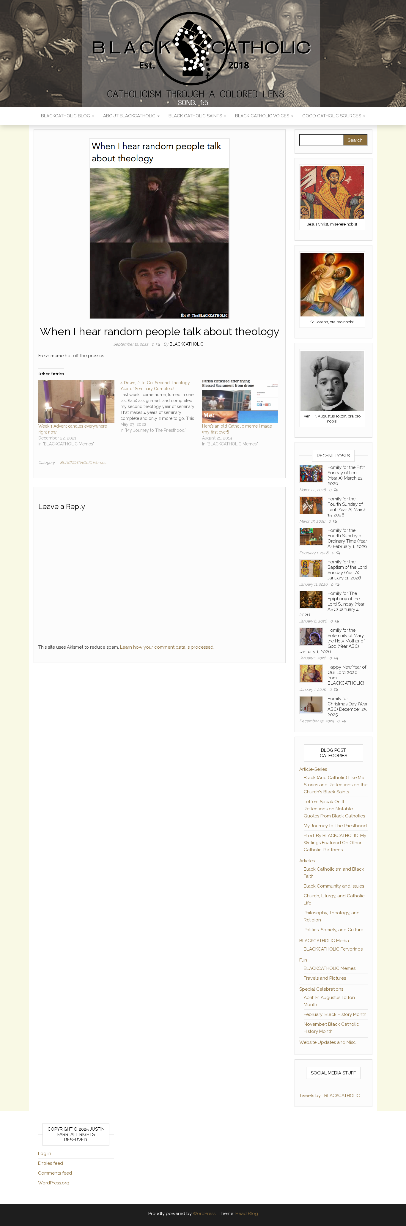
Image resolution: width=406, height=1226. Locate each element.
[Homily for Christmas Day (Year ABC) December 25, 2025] (311, 704)
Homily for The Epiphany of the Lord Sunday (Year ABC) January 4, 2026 (331, 604)
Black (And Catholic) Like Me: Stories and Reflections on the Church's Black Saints (335, 785)
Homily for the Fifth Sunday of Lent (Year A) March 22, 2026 (346, 475)
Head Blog (246, 1213)
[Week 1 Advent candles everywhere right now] (76, 401)
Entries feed (50, 1163)
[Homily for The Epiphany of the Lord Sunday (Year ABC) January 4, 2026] (311, 599)
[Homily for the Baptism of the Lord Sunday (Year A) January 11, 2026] (311, 568)
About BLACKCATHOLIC (130, 116)
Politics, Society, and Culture (333, 929)
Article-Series (313, 769)
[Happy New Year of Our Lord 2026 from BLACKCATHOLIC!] (311, 673)
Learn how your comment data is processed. (167, 647)
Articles (307, 860)
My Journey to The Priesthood (335, 825)
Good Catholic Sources (332, 116)
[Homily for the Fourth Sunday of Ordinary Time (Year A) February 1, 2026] (311, 536)
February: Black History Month (335, 1014)
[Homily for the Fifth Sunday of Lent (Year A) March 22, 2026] (311, 473)
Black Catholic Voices (262, 116)
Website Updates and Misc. (328, 1042)
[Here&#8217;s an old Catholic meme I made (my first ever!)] (240, 401)
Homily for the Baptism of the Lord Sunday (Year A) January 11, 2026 (347, 570)
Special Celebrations (321, 989)
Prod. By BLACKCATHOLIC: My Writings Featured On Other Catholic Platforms (335, 842)
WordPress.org (53, 1183)
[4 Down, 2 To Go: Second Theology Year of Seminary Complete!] (161, 406)
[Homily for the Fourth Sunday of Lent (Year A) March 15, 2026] (311, 505)
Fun (303, 960)
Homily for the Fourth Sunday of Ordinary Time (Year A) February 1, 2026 (347, 538)
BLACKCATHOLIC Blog (66, 116)
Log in (44, 1153)
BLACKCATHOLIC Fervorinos (333, 949)
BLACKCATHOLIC (186, 344)
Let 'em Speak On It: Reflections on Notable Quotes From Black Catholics (334, 809)
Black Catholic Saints (196, 116)
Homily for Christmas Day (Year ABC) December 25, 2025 (348, 706)
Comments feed (55, 1173)
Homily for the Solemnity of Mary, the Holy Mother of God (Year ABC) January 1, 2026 (332, 641)
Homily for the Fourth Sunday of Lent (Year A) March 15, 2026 (347, 507)
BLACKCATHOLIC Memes (83, 462)
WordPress (204, 1213)
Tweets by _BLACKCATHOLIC (329, 1095)
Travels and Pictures (325, 978)
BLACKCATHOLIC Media (324, 940)
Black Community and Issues (334, 886)
